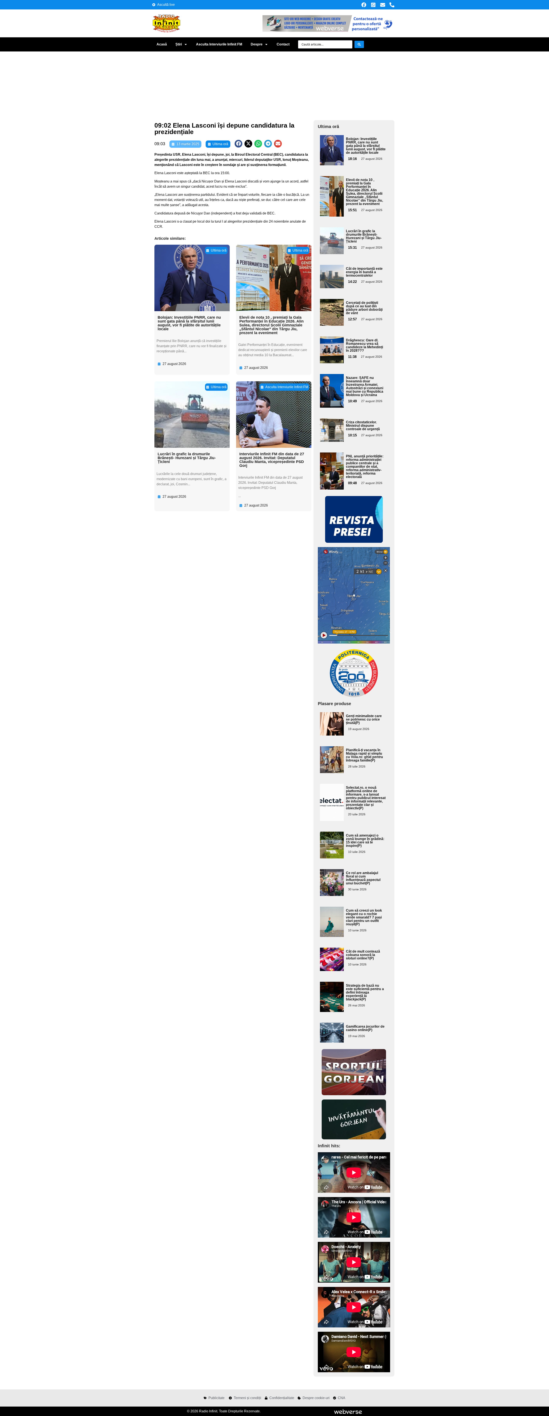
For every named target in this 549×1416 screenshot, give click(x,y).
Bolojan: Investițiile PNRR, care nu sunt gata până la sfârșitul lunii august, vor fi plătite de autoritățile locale (189, 323)
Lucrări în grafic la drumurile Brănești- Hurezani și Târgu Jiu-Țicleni (187, 458)
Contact (283, 44)
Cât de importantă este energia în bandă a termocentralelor (364, 272)
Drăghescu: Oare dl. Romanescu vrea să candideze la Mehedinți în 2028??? (364, 345)
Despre (256, 44)
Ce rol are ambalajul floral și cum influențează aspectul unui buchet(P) (363, 878)
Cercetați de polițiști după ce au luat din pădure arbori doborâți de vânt (364, 308)
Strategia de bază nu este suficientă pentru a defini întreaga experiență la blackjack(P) (365, 992)
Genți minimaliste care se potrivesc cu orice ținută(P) (364, 719)
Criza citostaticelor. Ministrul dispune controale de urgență (363, 425)
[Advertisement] (274, 84)
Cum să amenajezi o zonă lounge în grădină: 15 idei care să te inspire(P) (365, 840)
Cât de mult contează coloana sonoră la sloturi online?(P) (363, 955)
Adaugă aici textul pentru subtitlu (331, 145)
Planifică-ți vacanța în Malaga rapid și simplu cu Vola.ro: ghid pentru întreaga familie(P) (364, 755)
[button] (238, 144)
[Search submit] (359, 44)
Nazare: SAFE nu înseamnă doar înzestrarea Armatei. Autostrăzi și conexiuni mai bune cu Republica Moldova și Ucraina (364, 386)
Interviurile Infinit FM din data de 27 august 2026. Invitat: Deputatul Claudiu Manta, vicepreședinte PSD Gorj (271, 460)
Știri (178, 44)
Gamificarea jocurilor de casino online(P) (365, 1028)
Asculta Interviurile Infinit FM (219, 44)
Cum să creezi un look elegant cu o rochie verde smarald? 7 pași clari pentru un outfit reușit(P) (364, 917)
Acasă (162, 44)
